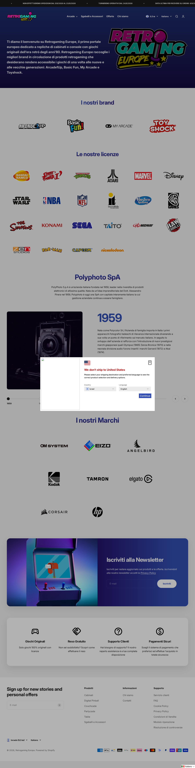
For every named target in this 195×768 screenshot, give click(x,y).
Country (87, 385)
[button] (188, 766)
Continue (145, 395)
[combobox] (90, 388)
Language (123, 385)
